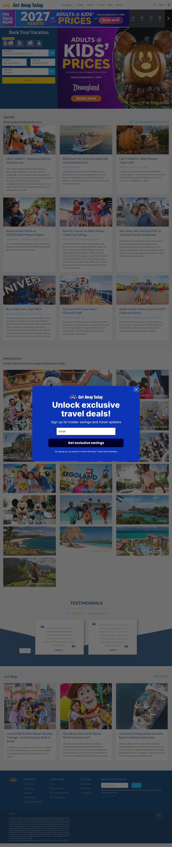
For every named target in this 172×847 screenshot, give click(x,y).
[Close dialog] (136, 389)
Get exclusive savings (86, 443)
